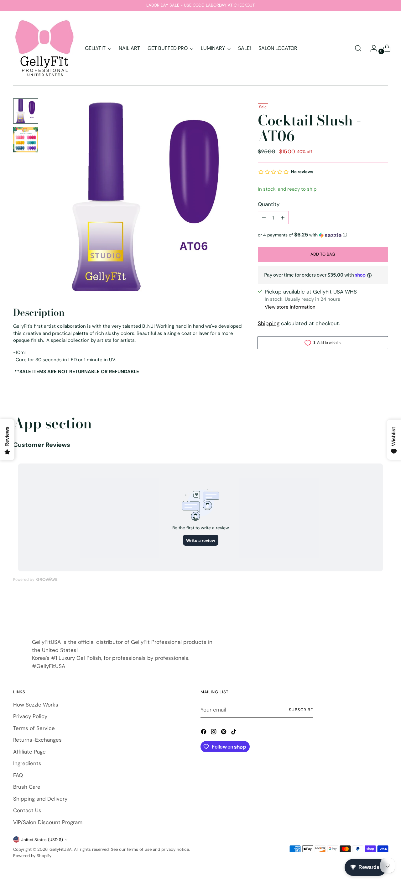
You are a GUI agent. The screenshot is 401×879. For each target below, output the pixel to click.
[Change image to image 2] (25, 139)
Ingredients (27, 763)
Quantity (268, 204)
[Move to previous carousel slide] (368, 611)
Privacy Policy (30, 716)
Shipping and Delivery (40, 798)
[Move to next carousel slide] (382, 611)
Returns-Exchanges (37, 739)
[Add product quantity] (282, 217)
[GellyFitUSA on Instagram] (214, 732)
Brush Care (26, 786)
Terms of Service (34, 728)
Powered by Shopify (32, 855)
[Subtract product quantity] (263, 217)
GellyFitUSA (60, 849)
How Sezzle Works (35, 704)
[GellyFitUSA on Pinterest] (224, 732)
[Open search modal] (358, 48)
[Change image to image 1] (25, 111)
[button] (323, 235)
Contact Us (27, 810)
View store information (290, 307)
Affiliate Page (29, 751)
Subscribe (301, 709)
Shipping (268, 323)
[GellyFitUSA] (44, 48)
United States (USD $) (42, 839)
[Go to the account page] (371, 48)
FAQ (18, 775)
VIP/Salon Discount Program (47, 822)
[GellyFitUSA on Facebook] (204, 732)
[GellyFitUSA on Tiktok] (234, 732)
